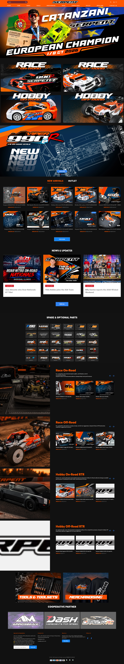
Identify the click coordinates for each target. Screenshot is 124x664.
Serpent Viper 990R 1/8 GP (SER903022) (102, 396)
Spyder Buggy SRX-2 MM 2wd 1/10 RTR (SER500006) (64, 551)
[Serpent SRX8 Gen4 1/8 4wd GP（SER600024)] (110, 195)
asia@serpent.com (42, 641)
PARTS (28, 5)
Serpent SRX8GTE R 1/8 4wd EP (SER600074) (84, 396)
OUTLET (88, 5)
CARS (18, 5)
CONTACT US (113, 5)
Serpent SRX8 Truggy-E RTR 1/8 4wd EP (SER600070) (85, 551)
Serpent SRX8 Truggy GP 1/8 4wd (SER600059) (84, 447)
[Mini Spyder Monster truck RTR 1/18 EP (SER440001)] (38, 195)
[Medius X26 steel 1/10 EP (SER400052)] (62, 195)
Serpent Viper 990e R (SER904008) (64, 396)
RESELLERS (100, 5)
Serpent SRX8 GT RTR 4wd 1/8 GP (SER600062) (84, 499)
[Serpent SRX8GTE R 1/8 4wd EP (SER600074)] (62, 219)
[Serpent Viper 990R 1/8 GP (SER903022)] (86, 219)
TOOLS (38, 5)
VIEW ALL (62, 304)
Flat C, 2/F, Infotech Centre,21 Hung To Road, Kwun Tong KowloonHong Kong (49, 636)
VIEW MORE (62, 239)
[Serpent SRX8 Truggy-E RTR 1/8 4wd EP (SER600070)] (38, 219)
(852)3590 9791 (41, 639)
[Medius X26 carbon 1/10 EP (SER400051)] (86, 195)
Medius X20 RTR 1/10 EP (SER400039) (65, 499)
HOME (9, 5)
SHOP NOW (62, 171)
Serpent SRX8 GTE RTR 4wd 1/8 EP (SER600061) (104, 499)
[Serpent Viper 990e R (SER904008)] (14, 219)
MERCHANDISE (51, 5)
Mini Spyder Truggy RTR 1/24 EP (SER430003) (104, 551)
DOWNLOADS (76, 5)
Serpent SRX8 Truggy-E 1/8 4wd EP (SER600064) (64, 447)
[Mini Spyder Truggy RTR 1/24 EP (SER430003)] (110, 219)
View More (66, 641)
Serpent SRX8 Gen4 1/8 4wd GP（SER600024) (104, 447)
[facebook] (88, 638)
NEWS (63, 5)
